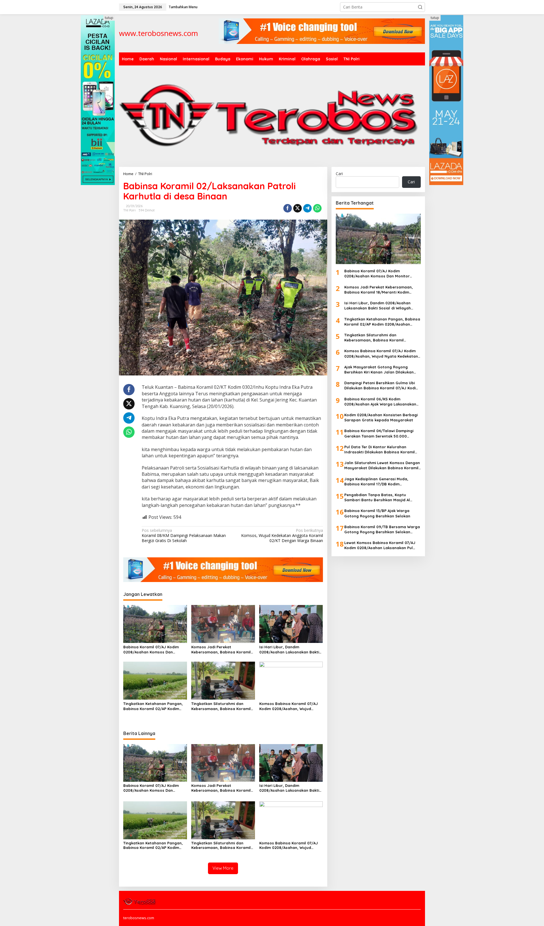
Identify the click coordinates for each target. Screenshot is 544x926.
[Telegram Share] (307, 208)
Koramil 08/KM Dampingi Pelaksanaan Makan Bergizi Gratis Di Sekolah (184, 535)
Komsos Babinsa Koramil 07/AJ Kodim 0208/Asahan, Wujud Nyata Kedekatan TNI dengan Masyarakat (288, 706)
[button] (420, 7)
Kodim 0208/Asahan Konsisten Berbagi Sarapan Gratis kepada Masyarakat (381, 417)
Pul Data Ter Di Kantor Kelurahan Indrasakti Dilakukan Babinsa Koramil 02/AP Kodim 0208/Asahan (379, 449)
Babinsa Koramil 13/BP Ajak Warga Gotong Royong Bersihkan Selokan (377, 513)
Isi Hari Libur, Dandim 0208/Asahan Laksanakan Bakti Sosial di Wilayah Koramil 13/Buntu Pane (289, 650)
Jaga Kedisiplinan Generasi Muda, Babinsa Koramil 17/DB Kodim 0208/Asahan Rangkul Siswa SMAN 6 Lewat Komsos (378, 482)
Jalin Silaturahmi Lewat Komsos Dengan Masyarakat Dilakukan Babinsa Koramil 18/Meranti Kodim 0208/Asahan (382, 466)
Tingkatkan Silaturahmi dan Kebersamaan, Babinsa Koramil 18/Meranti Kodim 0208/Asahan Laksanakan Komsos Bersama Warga (221, 706)
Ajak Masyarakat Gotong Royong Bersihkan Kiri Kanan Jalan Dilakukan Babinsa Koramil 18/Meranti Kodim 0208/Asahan (379, 370)
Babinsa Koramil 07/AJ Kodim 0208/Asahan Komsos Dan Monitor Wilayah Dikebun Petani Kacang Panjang (153, 650)
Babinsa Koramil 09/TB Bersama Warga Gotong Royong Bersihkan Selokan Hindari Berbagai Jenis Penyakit (382, 529)
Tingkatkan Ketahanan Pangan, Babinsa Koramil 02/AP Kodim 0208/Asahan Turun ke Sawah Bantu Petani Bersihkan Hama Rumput (153, 706)
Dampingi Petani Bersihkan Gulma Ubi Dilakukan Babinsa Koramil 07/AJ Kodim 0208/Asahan (381, 386)
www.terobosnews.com (158, 33)
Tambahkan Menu (183, 7)
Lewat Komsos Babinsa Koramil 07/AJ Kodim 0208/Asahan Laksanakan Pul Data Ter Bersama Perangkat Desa (379, 546)
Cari (339, 173)
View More (222, 868)
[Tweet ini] (297, 208)
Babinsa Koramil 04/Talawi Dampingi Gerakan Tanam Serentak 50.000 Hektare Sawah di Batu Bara (378, 434)
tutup (109, 17)
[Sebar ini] (287, 208)
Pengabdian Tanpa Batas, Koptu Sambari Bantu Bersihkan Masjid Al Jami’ (377, 497)
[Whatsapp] (317, 208)
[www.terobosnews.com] (139, 900)
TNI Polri (129, 210)
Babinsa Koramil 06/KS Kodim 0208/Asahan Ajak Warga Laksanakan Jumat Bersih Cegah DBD (380, 402)
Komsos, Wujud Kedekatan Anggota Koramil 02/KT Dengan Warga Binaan (282, 535)
